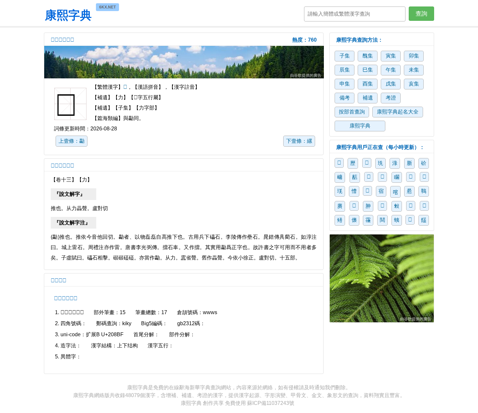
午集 (391, 70)
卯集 (414, 56)
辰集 (344, 70)
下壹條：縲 (299, 141)
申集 (344, 84)
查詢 (421, 13)
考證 (391, 97)
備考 (344, 97)
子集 (344, 56)
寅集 (391, 56)
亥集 (414, 84)
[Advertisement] (184, 62)
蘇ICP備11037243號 (270, 403)
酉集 (368, 84)
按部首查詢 (352, 111)
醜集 (368, 56)
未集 (414, 70)
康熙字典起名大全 (397, 111)
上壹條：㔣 (72, 141)
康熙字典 (68, 14)
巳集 (368, 70)
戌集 (391, 84)
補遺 (368, 97)
